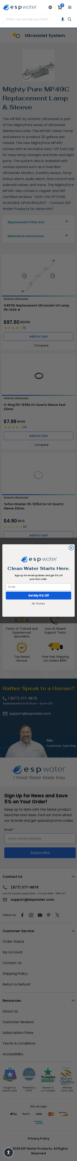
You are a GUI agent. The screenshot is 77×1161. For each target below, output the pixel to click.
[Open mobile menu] (69, 7)
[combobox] (34, 19)
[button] (62, 19)
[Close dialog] (71, 547)
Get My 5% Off (38, 596)
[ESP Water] (20, 7)
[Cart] (60, 7)
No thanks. (38, 603)
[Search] (69, 19)
